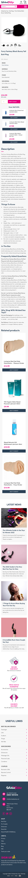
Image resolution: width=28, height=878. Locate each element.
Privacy (3, 838)
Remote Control (6, 772)
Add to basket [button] (14, 117)
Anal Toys (3, 821)
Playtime (3, 775)
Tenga (3, 738)
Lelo (2, 732)
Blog (2, 846)
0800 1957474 (12, 795)
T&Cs (2, 841)
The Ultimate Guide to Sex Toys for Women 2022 (14, 531)
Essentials (3, 829)
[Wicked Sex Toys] (7, 2)
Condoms (4, 761)
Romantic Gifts (5, 769)
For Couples (4, 824)
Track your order (5, 851)
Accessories (4, 749)
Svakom (3, 735)
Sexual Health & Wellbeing (8, 832)
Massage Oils (5, 755)
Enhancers (4, 752)
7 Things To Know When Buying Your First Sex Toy (14, 604)
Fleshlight (4, 729)
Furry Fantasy (5, 65)
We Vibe (3, 741)
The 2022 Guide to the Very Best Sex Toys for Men (12, 568)
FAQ (2, 849)
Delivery (3, 843)
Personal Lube (5, 758)
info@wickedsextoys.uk (13, 799)
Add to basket (13, 101)
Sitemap (23, 873)
